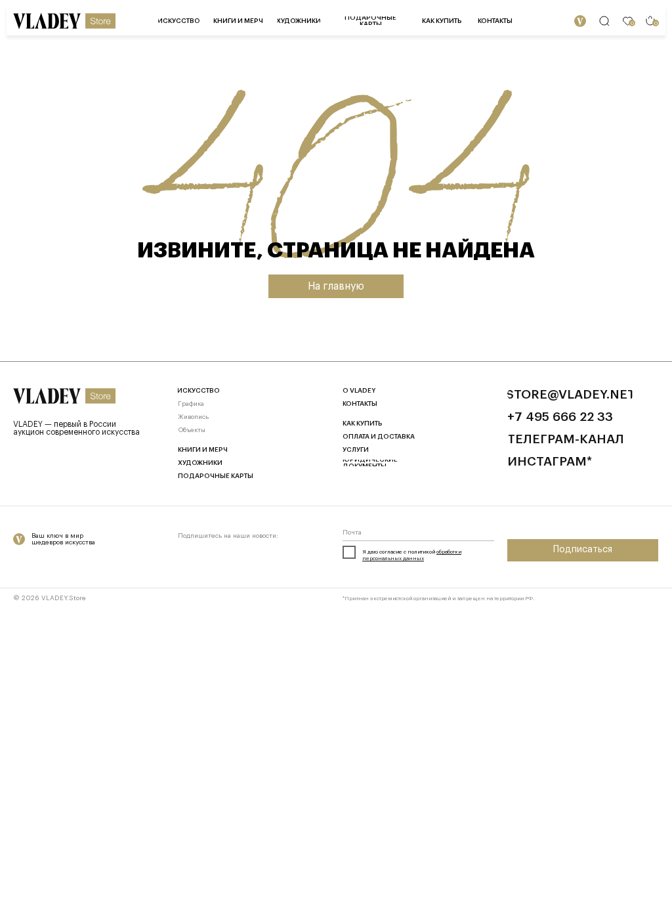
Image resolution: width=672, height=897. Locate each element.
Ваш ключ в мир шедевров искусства (63, 539)
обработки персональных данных (411, 555)
